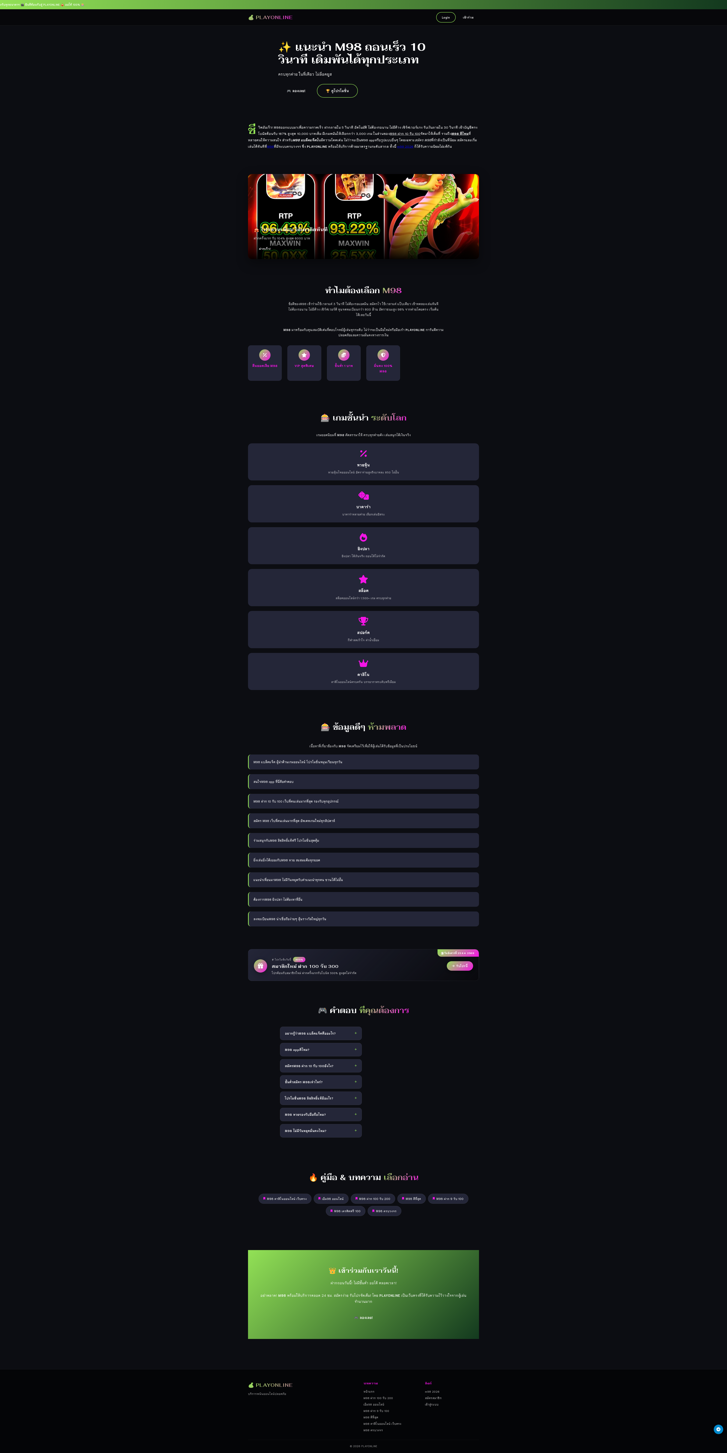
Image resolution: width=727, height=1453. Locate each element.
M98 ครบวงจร (386, 1211)
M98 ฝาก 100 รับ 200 (374, 1198)
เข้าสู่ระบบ (432, 1404)
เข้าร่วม (468, 17)
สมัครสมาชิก (433, 1398)
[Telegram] (718, 1429)
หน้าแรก (369, 1391)
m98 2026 (405, 146)
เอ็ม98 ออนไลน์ (333, 1198)
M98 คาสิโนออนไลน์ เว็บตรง (287, 1198)
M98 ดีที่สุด (413, 1198)
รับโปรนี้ (462, 966)
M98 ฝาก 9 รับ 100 (450, 1198)
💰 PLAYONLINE (270, 17)
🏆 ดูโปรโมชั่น (337, 91)
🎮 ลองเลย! (296, 91)
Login (446, 17)
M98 (270, 146)
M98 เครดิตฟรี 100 (347, 1211)
